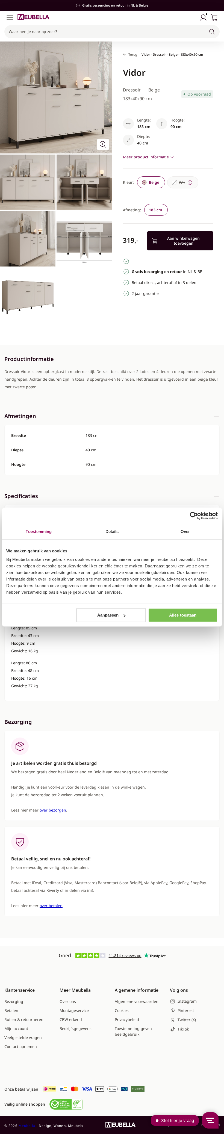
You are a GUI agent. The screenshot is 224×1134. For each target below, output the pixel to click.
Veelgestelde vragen (23, 1037)
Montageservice (74, 1010)
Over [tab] (185, 531)
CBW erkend (71, 1019)
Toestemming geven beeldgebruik (133, 1031)
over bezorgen (53, 810)
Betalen (11, 1010)
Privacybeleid (127, 1019)
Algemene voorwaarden (136, 1001)
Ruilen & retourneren (23, 1019)
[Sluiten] (217, 49)
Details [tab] (112, 531)
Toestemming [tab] (39, 531)
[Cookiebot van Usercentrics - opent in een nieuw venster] (194, 515)
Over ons (68, 1001)
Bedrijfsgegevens (76, 1028)
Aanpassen (108, 615)
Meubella (27, 1125)
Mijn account (16, 1028)
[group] (151, 182)
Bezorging (13, 1001)
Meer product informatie (146, 156)
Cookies (122, 1010)
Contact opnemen (20, 1046)
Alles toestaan (182, 615)
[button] (112, 31)
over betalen (51, 905)
